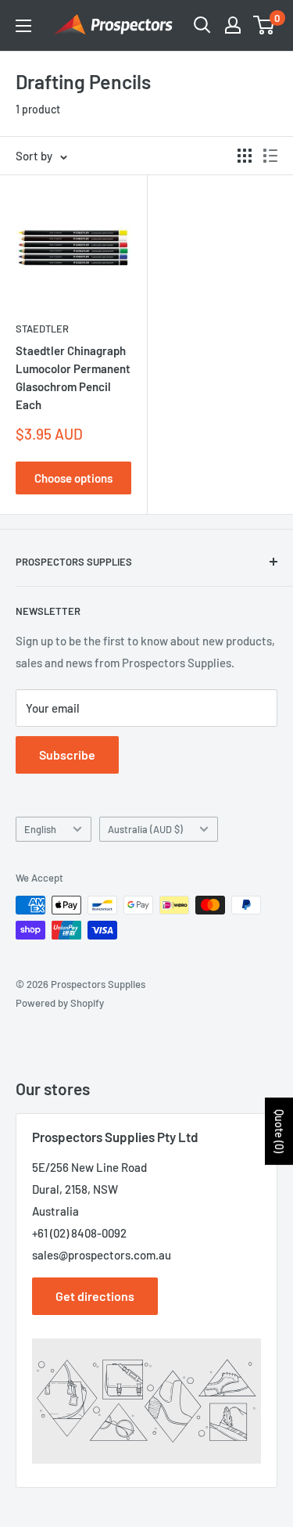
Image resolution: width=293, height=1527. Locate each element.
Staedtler (42, 328)
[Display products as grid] (245, 156)
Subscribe (67, 754)
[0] (264, 25)
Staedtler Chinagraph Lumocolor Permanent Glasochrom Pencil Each (73, 377)
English (40, 829)
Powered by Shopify (60, 1003)
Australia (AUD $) (145, 829)
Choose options (73, 478)
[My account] (233, 25)
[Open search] (202, 25)
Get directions (94, 1295)
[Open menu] (23, 26)
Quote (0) (279, 1131)
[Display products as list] (270, 156)
